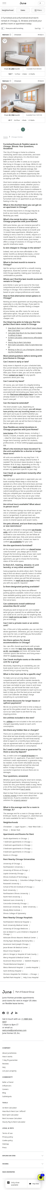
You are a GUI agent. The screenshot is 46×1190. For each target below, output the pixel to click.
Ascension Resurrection (12, 961)
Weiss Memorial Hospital (13, 967)
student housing (16, 656)
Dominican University (11, 907)
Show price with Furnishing (14, 28)
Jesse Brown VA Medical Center (15, 947)
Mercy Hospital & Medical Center (16, 957)
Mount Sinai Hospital (11, 951)
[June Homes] (19, 993)
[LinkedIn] (16, 1013)
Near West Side (34, 827)
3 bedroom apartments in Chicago (16, 848)
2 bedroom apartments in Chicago (16, 845)
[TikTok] (12, 1013)
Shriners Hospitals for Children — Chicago (20, 974)
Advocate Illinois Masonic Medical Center (19, 937)
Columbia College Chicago (30, 880)
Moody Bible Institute (11, 910)
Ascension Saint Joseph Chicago (15, 944)
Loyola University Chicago (13, 873)
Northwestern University (13, 867)
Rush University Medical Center (15, 925)
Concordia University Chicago (15, 903)
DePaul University (10, 880)
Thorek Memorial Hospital (13, 964)
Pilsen (5, 830)
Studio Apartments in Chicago (15, 838)
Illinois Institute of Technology (15, 877)
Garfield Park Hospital (11, 977)
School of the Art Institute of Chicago (17, 887)
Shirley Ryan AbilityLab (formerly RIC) (18, 941)
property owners (20, 800)
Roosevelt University (11, 883)
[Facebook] (3, 1013)
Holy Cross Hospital (30, 977)
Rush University (9, 890)
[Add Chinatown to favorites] (4, 41)
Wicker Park (15, 830)
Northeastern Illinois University (15, 893)
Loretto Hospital (32, 967)
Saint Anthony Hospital (12, 971)
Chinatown (7, 827)
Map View (35, 1184)
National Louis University (13, 900)
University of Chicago (11, 863)
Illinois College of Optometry (14, 913)
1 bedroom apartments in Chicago (16, 842)
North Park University (11, 897)
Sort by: (38, 28)
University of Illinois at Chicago (15, 870)
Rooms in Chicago (10, 855)
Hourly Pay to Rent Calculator (19, 342)
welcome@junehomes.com (14, 1030)
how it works (25, 789)
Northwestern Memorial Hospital (16, 922)
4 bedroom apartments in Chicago (16, 852)
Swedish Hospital (31, 961)
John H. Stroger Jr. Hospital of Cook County (19, 954)
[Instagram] (8, 1013)
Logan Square (20, 827)
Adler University (29, 907)
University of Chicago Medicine (15, 928)
